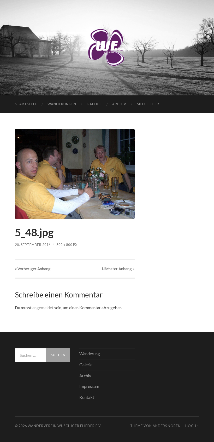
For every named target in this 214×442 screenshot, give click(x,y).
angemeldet (43, 307)
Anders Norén (167, 426)
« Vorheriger (33, 268)
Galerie (94, 104)
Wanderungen (61, 104)
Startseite (26, 104)
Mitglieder (148, 104)
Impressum (89, 386)
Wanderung (89, 353)
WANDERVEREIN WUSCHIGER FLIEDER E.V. (65, 426)
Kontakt (86, 397)
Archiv (119, 104)
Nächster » (118, 268)
